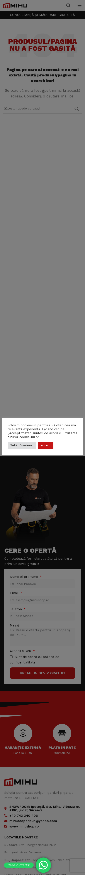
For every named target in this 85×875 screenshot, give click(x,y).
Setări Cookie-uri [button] (22, 445)
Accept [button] (46, 445)
